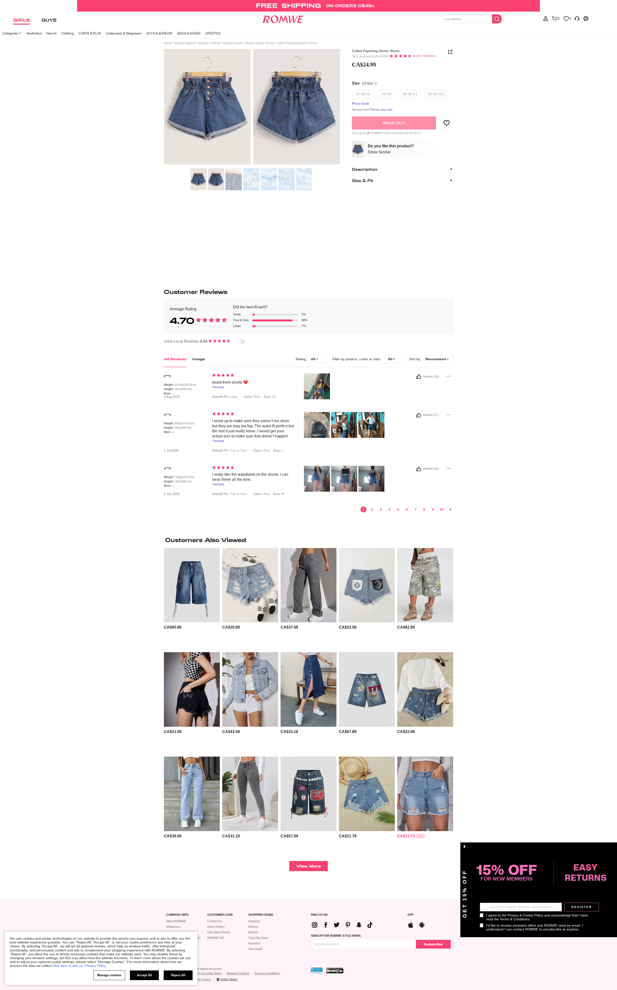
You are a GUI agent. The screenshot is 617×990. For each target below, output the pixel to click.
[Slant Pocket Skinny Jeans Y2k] (250, 794)
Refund (253, 932)
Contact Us (214, 921)
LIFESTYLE (213, 33)
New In (52, 33)
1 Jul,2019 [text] (171, 450)
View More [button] (308, 866)
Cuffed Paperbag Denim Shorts (376, 51)
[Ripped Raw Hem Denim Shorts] (425, 794)
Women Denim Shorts (259, 43)
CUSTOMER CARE (220, 914)
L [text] (278, 450)
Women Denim (232, 43)
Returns (253, 927)
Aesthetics (34, 33)
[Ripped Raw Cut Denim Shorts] (367, 794)
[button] (446, 122)
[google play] (421, 924)
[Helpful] (419, 377)
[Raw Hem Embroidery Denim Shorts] (192, 689)
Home (168, 43)
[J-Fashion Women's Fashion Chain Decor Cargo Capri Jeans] (192, 585)
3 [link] (381, 509)
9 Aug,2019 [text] (172, 397)
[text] (253, 375)
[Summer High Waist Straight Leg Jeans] (192, 794)
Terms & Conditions (267, 973)
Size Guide (255, 949)
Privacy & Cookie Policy (206, 973)
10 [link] (441, 509)
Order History (216, 927)
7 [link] (415, 509)
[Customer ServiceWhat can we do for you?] (577, 18)
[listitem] (192, 598)
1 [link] (363, 509)
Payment (254, 943)
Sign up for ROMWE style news (336, 935)
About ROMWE (176, 921)
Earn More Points (218, 932)
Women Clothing (209, 43)
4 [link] (389, 509)
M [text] (278, 493)
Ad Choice (204, 979)
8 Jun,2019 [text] (171, 494)
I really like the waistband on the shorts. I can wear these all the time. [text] (250, 476)
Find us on (319, 914)
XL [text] (270, 396)
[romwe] (282, 18)
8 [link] (424, 509)
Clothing (67, 33)
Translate (218, 387)
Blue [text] (252, 396)
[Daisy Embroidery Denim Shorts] (425, 689)
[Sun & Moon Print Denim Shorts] (367, 585)
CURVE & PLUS (90, 33)
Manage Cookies (238, 973)
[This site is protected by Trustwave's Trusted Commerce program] (316, 970)
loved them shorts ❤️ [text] (230, 382)
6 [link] (407, 509)
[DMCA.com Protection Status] (334, 970)
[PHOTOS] (252, 107)
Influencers (173, 927)
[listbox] (546, 18)
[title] (308, 539)
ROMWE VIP (215, 938)
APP (410, 914)
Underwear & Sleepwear (123, 33)
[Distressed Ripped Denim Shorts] (250, 585)
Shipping (254, 921)
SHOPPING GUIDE (260, 914)
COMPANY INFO (177, 914)
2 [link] (372, 509)
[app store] (410, 924)
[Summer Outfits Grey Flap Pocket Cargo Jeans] (308, 585)
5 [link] (398, 509)
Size (362, 83)
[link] (308, 6)
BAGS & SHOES (189, 33)
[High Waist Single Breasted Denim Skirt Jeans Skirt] (308, 689)
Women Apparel (184, 43)
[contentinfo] (172, 627)
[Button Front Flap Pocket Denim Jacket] (250, 689)
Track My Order (258, 938)
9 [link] (433, 509)
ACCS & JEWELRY (159, 33)
